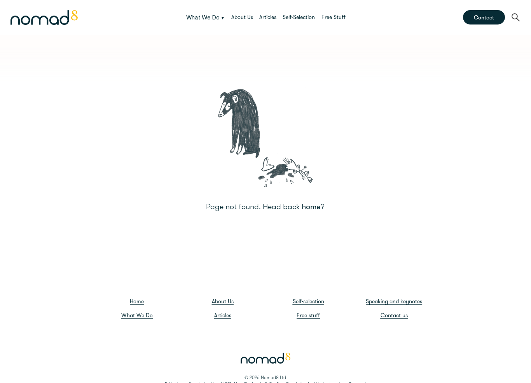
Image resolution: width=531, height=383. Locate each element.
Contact (484, 17)
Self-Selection (299, 17)
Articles (267, 17)
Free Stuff (333, 17)
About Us (242, 17)
